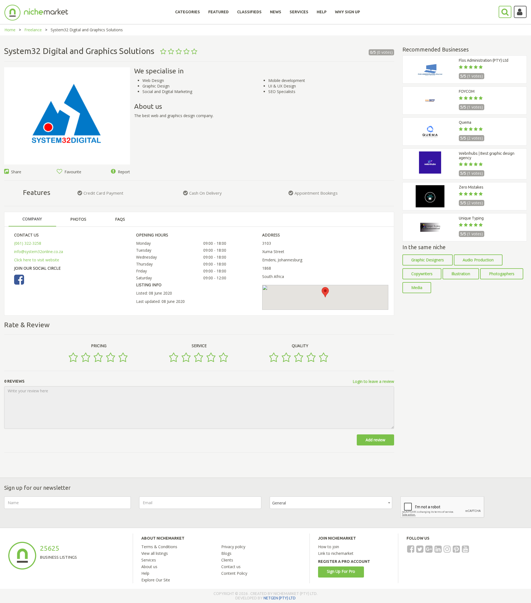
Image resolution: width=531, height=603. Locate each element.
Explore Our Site (155, 580)
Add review (375, 439)
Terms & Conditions (159, 546)
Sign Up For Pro (341, 571)
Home (9, 29)
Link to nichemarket (335, 553)
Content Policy (234, 573)
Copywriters (422, 273)
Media (416, 287)
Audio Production (478, 259)
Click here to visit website (36, 259)
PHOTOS (78, 219)
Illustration (460, 273)
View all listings (154, 553)
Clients (227, 560)
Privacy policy (233, 546)
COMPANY (32, 218)
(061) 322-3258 (27, 243)
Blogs (226, 553)
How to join (328, 546)
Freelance (33, 29)
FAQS (120, 219)
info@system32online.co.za (38, 251)
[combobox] (331, 502)
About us (149, 566)
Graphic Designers (427, 259)
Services (148, 560)
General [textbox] (279, 503)
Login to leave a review (373, 381)
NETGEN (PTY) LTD (280, 598)
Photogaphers (501, 273)
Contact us (231, 566)
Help (145, 573)
